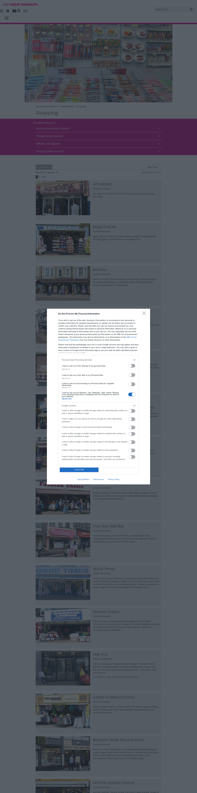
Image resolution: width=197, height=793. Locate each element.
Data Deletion (83, 479)
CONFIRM (79, 470)
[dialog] (98, 396)
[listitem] (98, 359)
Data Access (98, 479)
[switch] (131, 366)
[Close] (144, 313)
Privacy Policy (114, 479)
